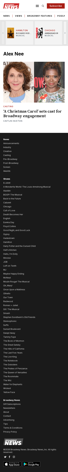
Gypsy (6, 234)
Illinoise (7, 258)
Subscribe (56, 5)
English (6, 218)
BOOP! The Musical (12, 194)
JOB (5, 262)
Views (18, 16)
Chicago (7, 206)
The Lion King (10, 356)
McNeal (7, 277)
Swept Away (9, 333)
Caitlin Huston (12, 121)
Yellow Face (9, 392)
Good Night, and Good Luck (16, 230)
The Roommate (10, 376)
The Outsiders (10, 364)
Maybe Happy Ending (13, 273)
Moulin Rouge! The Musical (16, 281)
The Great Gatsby (11, 345)
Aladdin (7, 190)
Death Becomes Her (13, 214)
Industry (7, 147)
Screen (6, 167)
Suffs (6, 325)
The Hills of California (13, 349)
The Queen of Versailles (15, 372)
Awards (6, 171)
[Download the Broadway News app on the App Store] (12, 464)
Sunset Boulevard (11, 329)
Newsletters (9, 408)
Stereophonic (10, 321)
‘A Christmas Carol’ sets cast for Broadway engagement (32, 114)
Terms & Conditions (12, 428)
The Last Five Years (12, 352)
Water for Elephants (12, 384)
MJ (4, 270)
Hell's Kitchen (10, 250)
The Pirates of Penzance (15, 368)
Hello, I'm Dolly (10, 254)
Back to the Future (12, 198)
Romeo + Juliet (10, 305)
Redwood (8, 301)
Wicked (7, 388)
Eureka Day (8, 222)
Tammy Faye (9, 337)
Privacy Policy (10, 432)
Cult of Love (9, 210)
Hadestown (9, 238)
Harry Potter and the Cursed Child (19, 246)
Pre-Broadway (10, 159)
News (6, 16)
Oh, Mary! (7, 285)
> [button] (65, 33)
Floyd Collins (9, 226)
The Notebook (10, 360)
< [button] (3, 33)
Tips (5, 424)
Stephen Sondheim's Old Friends (19, 317)
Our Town (8, 297)
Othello (6, 293)
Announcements (11, 143)
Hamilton (7, 242)
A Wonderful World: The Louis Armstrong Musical (27, 187)
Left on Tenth (9, 266)
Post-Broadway (10, 163)
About (6, 412)
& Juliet (6, 183)
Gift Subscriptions (12, 404)
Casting (8, 106)
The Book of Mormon (13, 341)
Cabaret (7, 202)
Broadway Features (39, 16)
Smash (6, 313)
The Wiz (7, 380)
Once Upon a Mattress (14, 289)
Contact (7, 416)
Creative (7, 151)
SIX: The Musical (11, 309)
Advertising (8, 420)
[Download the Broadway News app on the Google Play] (31, 464)
